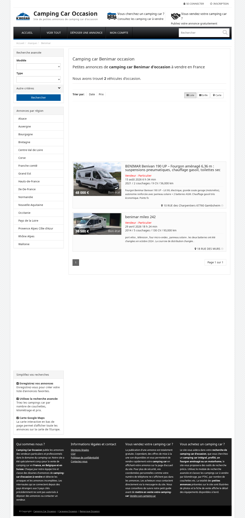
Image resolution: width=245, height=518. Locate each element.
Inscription (221, 3)
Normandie (25, 197)
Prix (101, 94)
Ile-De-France (27, 189)
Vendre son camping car (143, 496)
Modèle (21, 60)
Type (19, 73)
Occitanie (24, 213)
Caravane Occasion (67, 511)
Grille (204, 95)
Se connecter (195, 3)
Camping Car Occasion (44, 511)
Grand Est (24, 173)
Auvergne (24, 126)
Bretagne (24, 142)
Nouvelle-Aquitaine (30, 205)
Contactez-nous (79, 461)
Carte (218, 95)
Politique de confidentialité (85, 457)
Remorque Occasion (90, 511)
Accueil (20, 43)
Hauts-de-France (29, 181)
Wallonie (23, 244)
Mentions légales (80, 450)
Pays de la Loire (28, 220)
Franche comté (27, 165)
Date (92, 94)
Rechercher (38, 97)
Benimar (46, 43)
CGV (73, 453)
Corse (22, 158)
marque (32, 43)
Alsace (22, 118)
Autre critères (25, 88)
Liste (191, 95)
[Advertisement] (38, 309)
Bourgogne (25, 134)
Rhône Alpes (26, 236)
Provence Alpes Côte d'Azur (35, 228)
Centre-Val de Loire (30, 150)
